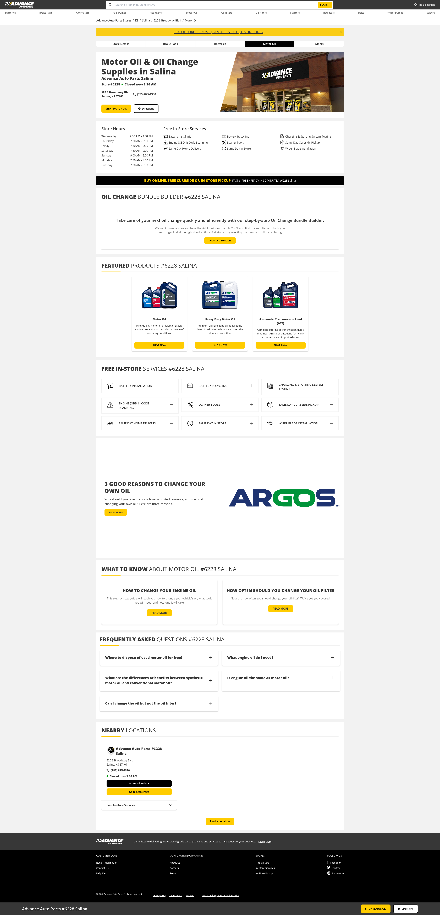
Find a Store (262, 862)
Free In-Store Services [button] (121, 805)
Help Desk (102, 873)
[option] (159, 313)
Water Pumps (395, 12)
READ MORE (116, 512)
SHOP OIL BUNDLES (220, 240)
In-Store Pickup (264, 873)
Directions (148, 108)
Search (324, 4)
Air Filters (226, 12)
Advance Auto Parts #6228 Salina (139, 751)
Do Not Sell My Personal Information (220, 895)
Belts (361, 12)
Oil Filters (261, 12)
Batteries (10, 12)
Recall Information (106, 862)
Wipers (431, 12)
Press (173, 873)
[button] (140, 386)
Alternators (82, 12)
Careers (174, 868)
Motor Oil (191, 12)
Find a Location (220, 821)
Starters (295, 12)
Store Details (121, 44)
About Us (175, 862)
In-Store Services (265, 868)
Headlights (156, 12)
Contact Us (102, 868)
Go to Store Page (139, 791)
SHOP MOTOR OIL (116, 108)
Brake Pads (45, 12)
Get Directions (141, 783)
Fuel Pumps (119, 12)
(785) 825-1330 (120, 770)
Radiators (329, 12)
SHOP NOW (159, 345)
